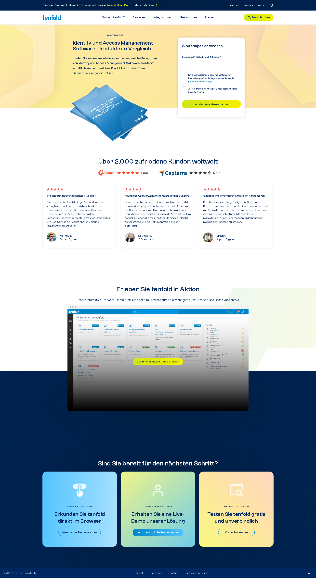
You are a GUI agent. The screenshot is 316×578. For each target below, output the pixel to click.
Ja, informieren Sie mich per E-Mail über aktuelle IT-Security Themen (213, 90)
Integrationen (162, 17)
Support (248, 5)
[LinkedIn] (309, 573)
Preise (209, 17)
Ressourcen (188, 17)
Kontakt (140, 573)
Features (139, 17)
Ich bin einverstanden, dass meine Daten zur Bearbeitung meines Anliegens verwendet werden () (211, 78)
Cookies (174, 573)
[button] (261, 5)
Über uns (234, 5)
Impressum (157, 573)
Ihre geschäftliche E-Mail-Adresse (201, 57)
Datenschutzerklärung (199, 81)
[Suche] (272, 5)
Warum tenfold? (113, 17)
